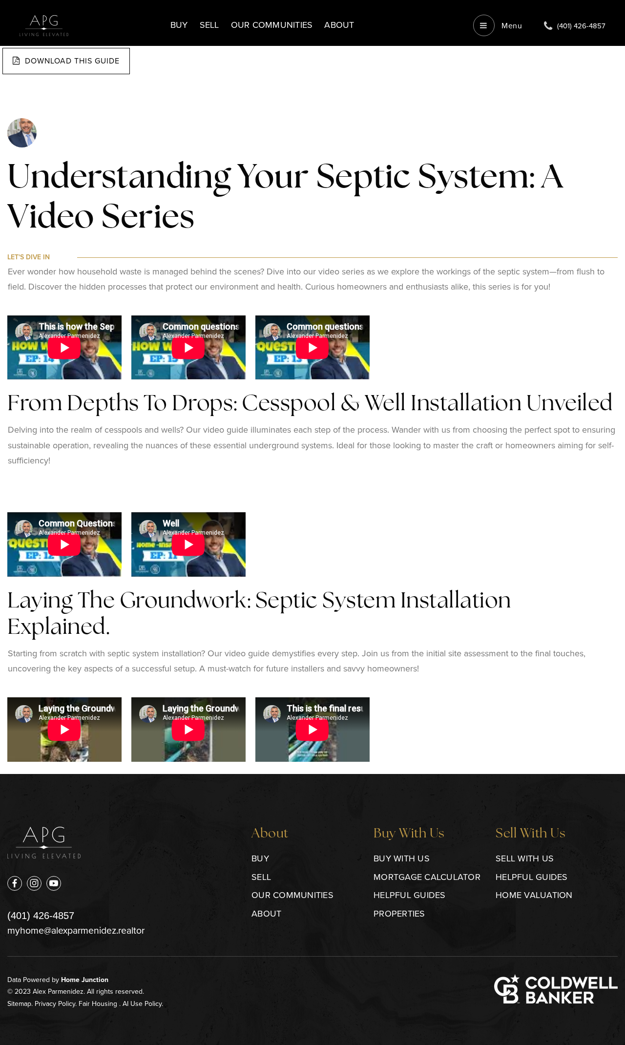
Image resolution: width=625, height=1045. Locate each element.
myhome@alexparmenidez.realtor (76, 930)
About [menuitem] (339, 25)
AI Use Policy (142, 1004)
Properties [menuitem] (399, 913)
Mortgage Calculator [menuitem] (427, 877)
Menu (511, 25)
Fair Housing (98, 1004)
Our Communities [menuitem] (272, 25)
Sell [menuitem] (209, 25)
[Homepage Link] (44, 24)
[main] (312, 387)
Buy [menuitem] (179, 25)
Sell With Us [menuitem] (525, 858)
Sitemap (19, 1004)
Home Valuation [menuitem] (534, 895)
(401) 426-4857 (40, 915)
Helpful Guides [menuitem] (410, 895)
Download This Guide (71, 60)
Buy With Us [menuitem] (402, 858)
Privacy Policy (55, 1004)
